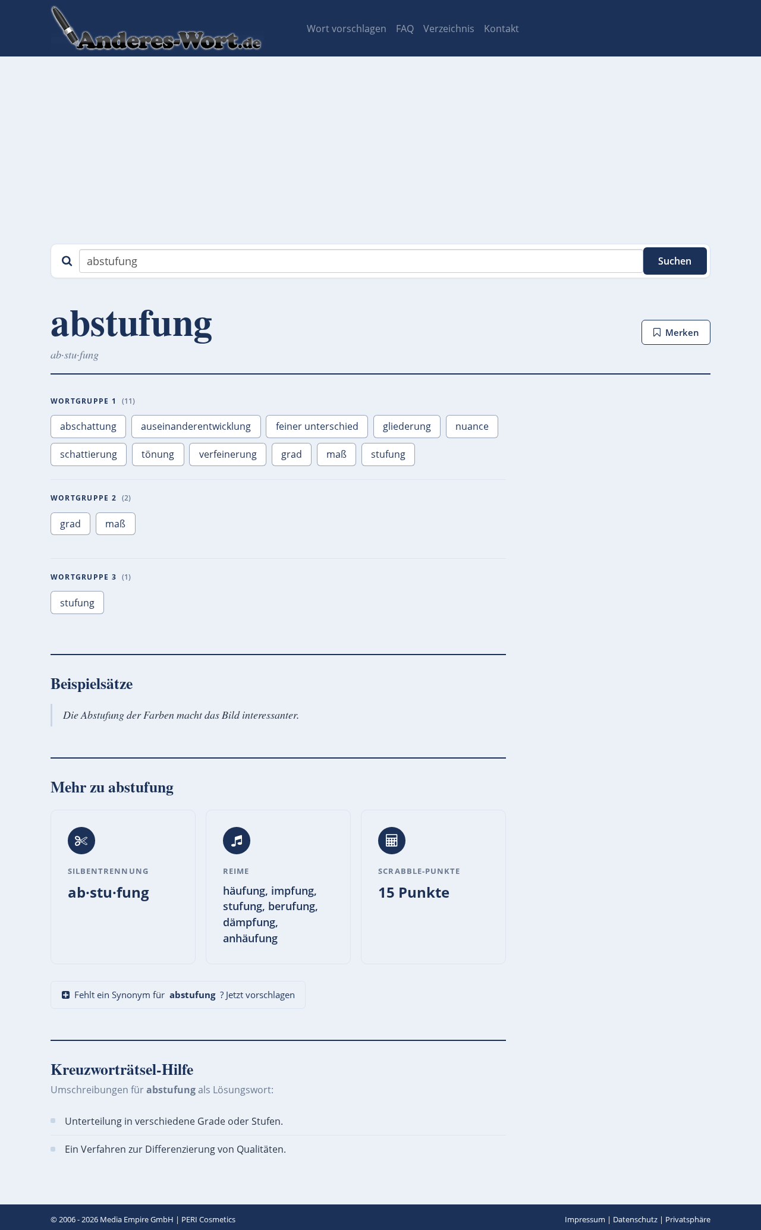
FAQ (405, 28)
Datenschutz (635, 1219)
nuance (472, 426)
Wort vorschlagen (346, 28)
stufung (388, 454)
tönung (157, 454)
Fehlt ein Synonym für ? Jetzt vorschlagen (184, 995)
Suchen (674, 261)
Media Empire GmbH (137, 1219)
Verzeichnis (448, 28)
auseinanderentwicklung (196, 426)
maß (336, 454)
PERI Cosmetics (208, 1219)
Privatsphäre (687, 1219)
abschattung (88, 426)
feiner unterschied (317, 426)
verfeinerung (228, 454)
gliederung (407, 426)
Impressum (585, 1219)
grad (291, 454)
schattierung (88, 454)
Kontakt (501, 28)
